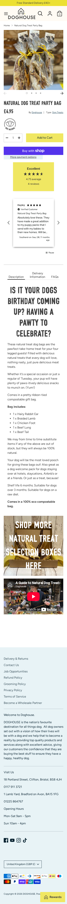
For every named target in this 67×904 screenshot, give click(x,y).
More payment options (23, 157)
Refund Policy (13, 677)
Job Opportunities (16, 671)
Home (7, 25)
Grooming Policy (15, 684)
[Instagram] (18, 840)
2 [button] (31, 93)
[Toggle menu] (4, 13)
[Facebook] (6, 840)
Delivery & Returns (16, 658)
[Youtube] (12, 840)
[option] (33, 60)
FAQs (54, 277)
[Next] (62, 93)
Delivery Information (37, 275)
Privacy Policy (13, 690)
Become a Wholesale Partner (23, 703)
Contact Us (11, 665)
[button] (8, 222)
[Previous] (5, 93)
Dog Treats (57, 112)
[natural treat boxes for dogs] (33, 546)
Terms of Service (15, 696)
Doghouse (37, 112)
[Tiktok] (25, 840)
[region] (33, 223)
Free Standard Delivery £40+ (33, 2)
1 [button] (27, 93)
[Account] (50, 12)
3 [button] (36, 93)
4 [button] (40, 93)
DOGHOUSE (29, 894)
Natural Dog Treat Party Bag (28, 25)
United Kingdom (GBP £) (21, 864)
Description (16, 277)
